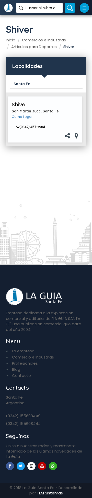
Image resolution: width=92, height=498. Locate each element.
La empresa (23, 351)
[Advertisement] (46, 204)
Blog (16, 369)
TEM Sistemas (50, 493)
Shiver (19, 104)
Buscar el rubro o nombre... (42, 7)
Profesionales (25, 363)
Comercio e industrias (33, 357)
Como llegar (22, 116)
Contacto (21, 375)
